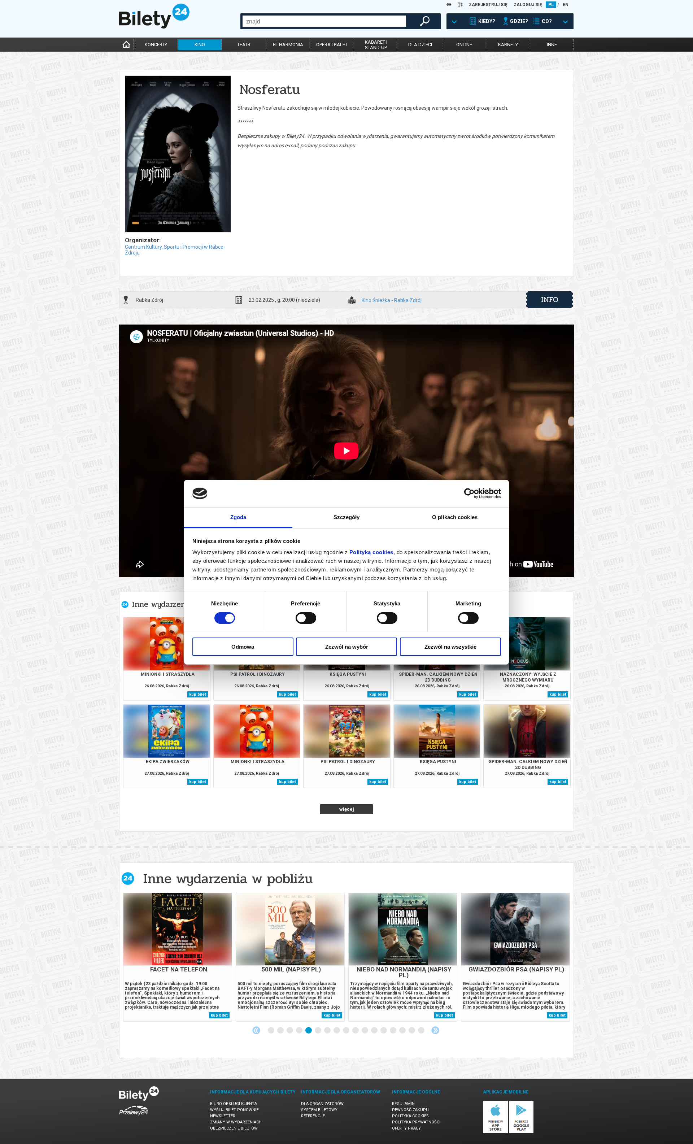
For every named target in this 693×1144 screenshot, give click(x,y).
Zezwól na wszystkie (450, 647)
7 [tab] (327, 1030)
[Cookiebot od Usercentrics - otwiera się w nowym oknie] (469, 493)
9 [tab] (346, 1030)
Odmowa (242, 647)
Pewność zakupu (410, 1110)
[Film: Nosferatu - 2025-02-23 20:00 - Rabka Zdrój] (177, 154)
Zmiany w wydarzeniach (236, 1122)
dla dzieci (420, 44)
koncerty (156, 44)
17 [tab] (421, 1030)
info (549, 299)
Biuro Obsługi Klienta (233, 1103)
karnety (508, 44)
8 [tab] (337, 1030)
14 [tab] (393, 1030)
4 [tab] (299, 1030)
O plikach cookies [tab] (455, 517)
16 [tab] (412, 1030)
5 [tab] (309, 1030)
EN (565, 4)
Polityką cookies (371, 552)
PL (551, 4)
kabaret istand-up (376, 44)
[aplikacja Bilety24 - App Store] (495, 1132)
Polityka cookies (410, 1116)
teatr (243, 44)
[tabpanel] (177, 957)
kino (200, 44)
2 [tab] (280, 1030)
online (464, 44)
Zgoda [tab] (238, 517)
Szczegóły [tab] (347, 517)
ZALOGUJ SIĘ (528, 4)
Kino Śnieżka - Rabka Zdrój (392, 300)
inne (552, 44)
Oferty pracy (406, 1128)
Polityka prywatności (416, 1122)
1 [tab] (271, 1030)
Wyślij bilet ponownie (234, 1110)
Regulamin (403, 1103)
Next (435, 1030)
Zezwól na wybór (346, 647)
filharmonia (288, 44)
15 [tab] (402, 1030)
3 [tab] (290, 1030)
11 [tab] (365, 1030)
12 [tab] (374, 1030)
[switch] (306, 618)
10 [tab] (355, 1030)
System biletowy (319, 1110)
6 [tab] (318, 1030)
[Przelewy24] (133, 1116)
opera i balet (332, 44)
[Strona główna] (154, 27)
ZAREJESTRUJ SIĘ (488, 4)
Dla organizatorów (322, 1103)
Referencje (313, 1116)
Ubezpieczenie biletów (234, 1128)
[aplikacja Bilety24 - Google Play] (521, 1132)
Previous (256, 1030)
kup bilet (197, 694)
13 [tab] (384, 1030)
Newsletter (222, 1116)
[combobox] (324, 21)
